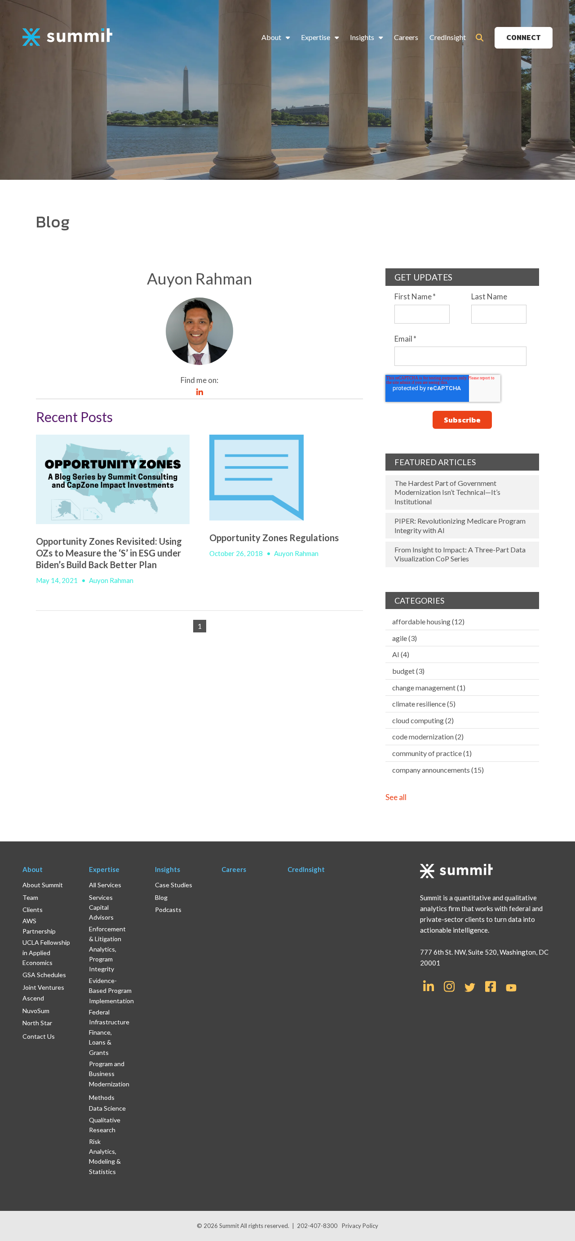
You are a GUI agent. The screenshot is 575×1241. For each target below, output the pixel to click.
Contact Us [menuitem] (38, 1036)
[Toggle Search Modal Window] (479, 37)
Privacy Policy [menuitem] (360, 1225)
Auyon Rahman (111, 580)
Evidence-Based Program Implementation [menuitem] (111, 991)
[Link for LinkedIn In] (428, 985)
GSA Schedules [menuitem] (44, 975)
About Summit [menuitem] (42, 885)
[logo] (67, 37)
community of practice (432, 753)
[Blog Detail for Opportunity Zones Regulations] (286, 477)
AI (400, 654)
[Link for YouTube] (511, 988)
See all (396, 797)
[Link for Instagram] (449, 985)
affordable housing (428, 621)
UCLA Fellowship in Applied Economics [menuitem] (46, 952)
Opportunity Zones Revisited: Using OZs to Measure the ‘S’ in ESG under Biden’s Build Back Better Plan (109, 553)
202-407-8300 (317, 1225)
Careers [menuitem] (406, 37)
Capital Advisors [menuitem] (101, 912)
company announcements (438, 769)
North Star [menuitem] (37, 1023)
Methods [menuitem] (102, 1097)
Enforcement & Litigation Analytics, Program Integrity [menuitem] (107, 949)
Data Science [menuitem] (107, 1108)
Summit (229, 1225)
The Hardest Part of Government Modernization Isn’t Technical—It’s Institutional (447, 492)
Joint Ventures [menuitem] (43, 987)
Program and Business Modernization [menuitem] (109, 1074)
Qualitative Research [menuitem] (104, 1125)
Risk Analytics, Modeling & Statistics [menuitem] (105, 1156)
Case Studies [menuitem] (173, 885)
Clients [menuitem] (32, 909)
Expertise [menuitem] (315, 37)
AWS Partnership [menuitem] (39, 925)
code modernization (428, 736)
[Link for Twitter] (469, 987)
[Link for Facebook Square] (490, 985)
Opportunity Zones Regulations (274, 537)
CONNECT (523, 37)
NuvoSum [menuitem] (35, 1010)
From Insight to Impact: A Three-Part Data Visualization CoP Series (460, 554)
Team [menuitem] (30, 897)
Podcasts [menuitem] (168, 909)
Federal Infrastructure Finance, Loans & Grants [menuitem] (109, 1032)
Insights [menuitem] (362, 37)
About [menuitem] (271, 37)
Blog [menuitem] (161, 897)
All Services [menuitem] (105, 885)
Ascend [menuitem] (33, 998)
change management (428, 687)
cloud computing (423, 720)
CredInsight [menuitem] (447, 37)
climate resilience (424, 703)
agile (404, 638)
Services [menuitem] (101, 897)
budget (408, 671)
